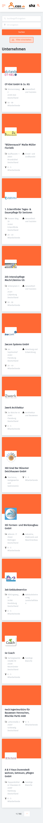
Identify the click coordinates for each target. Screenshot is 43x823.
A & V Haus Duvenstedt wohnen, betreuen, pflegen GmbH (19, 773)
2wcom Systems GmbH (17, 344)
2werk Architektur (14, 407)
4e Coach (10, 652)
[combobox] (21, 19)
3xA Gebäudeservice (16, 589)
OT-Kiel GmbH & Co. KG (17, 84)
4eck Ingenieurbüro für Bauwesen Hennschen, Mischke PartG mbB (17, 712)
